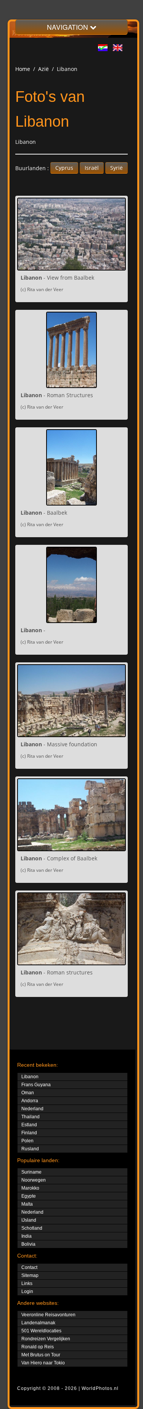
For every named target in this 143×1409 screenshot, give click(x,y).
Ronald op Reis (37, 1346)
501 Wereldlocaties (41, 1330)
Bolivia (28, 1244)
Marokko (30, 1188)
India (26, 1236)
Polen (27, 1140)
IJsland (28, 1220)
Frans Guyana (36, 1084)
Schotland (31, 1228)
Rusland (30, 1148)
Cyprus (64, 167)
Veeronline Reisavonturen (48, 1314)
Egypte (28, 1196)
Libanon (30, 1076)
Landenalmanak (38, 1322)
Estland (29, 1124)
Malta (27, 1204)
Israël (92, 167)
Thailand (30, 1116)
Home (22, 68)
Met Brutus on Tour (40, 1354)
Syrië (116, 167)
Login (27, 1291)
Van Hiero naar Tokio (43, 1363)
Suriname (31, 1172)
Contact (29, 1267)
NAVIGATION (68, 27)
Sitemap (30, 1275)
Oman (27, 1092)
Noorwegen (33, 1180)
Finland (29, 1132)
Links (26, 1283)
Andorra (29, 1100)
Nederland (32, 1108)
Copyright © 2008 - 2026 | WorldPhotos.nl (68, 1388)
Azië (43, 68)
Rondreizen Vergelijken (45, 1338)
